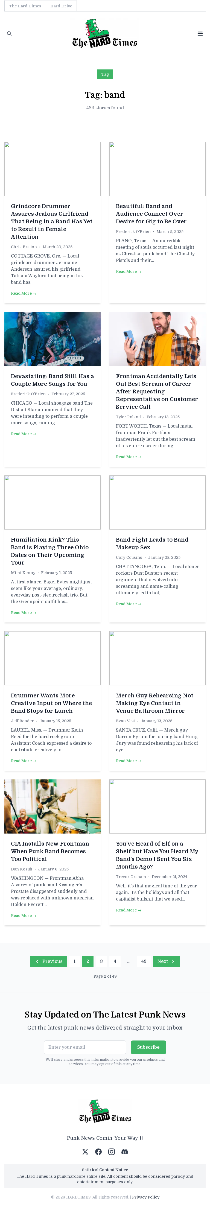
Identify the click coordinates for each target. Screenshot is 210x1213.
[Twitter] (85, 1151)
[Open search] (9, 34)
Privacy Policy (145, 1197)
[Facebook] (98, 1151)
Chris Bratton (24, 247)
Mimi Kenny (23, 573)
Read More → (23, 293)
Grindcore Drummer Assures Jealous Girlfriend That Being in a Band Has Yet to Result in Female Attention (51, 221)
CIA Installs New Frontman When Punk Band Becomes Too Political (50, 851)
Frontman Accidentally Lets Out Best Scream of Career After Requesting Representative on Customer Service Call (157, 391)
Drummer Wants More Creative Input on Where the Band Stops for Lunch (51, 703)
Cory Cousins (129, 557)
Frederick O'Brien (133, 231)
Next (163, 961)
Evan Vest (125, 721)
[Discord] (124, 1151)
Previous (52, 961)
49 (144, 961)
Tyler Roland (128, 417)
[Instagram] (111, 1151)
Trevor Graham (131, 877)
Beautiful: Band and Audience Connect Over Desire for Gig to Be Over (151, 214)
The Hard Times (25, 6)
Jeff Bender (22, 721)
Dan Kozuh (21, 869)
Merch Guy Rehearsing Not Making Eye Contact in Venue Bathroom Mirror (154, 703)
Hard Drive (61, 6)
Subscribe (148, 1047)
